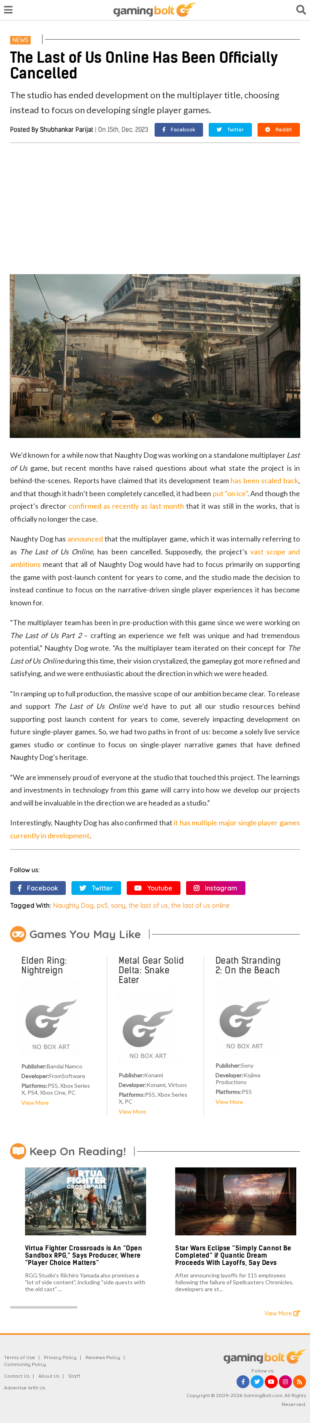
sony (118, 905)
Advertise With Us (24, 1388)
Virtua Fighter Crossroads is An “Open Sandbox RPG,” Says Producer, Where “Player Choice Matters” (83, 1255)
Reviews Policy (103, 1357)
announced (85, 538)
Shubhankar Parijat (66, 129)
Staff (74, 1376)
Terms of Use (19, 1357)
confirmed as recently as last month (126, 505)
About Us (48, 1376)
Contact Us (16, 1376)
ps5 (102, 905)
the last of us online (200, 905)
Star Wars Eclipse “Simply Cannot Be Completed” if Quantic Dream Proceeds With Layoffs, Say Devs (233, 1255)
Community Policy (25, 1364)
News (20, 40)
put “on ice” (230, 493)
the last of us (148, 905)
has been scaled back (264, 480)
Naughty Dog (73, 905)
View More (35, 1102)
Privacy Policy (60, 1357)
